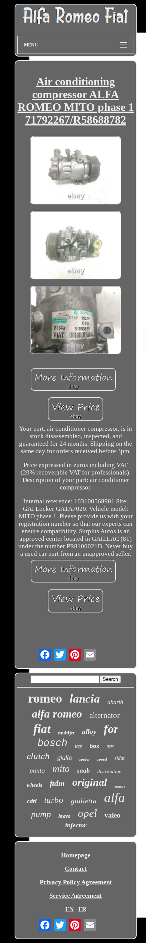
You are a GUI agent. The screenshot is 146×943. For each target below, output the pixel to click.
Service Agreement (75, 895)
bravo (64, 816)
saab (83, 770)
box (94, 746)
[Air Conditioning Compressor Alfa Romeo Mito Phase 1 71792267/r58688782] (75, 171)
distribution (109, 771)
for (111, 729)
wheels (34, 785)
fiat (42, 729)
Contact (76, 868)
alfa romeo (57, 713)
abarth (115, 702)
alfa (114, 797)
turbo (53, 800)
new (110, 746)
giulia (64, 758)
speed (102, 759)
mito (61, 768)
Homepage (76, 855)
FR (82, 909)
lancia (85, 698)
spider (84, 759)
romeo (45, 698)
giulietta (84, 801)
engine (120, 786)
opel (87, 813)
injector (75, 825)
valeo (112, 815)
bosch (52, 743)
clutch (38, 756)
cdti (32, 801)
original (89, 782)
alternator (104, 715)
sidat (120, 758)
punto (37, 770)
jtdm (57, 783)
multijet (66, 733)
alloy (89, 732)
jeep (78, 746)
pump (41, 814)
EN (69, 909)
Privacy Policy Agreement (76, 882)
